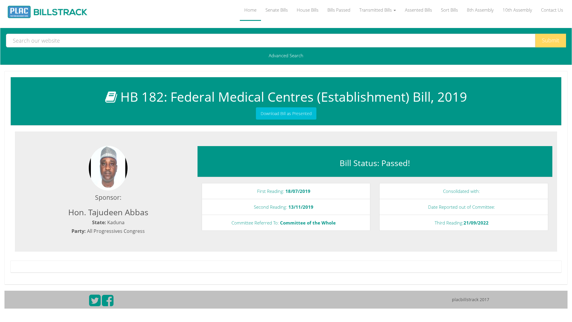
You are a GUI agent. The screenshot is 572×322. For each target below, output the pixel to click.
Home (250, 10)
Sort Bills (449, 10)
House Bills (307, 10)
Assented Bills (418, 10)
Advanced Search (286, 55)
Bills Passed (338, 10)
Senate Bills (276, 10)
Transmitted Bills (376, 10)
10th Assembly (517, 10)
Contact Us (552, 10)
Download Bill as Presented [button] (286, 113)
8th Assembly (480, 10)
